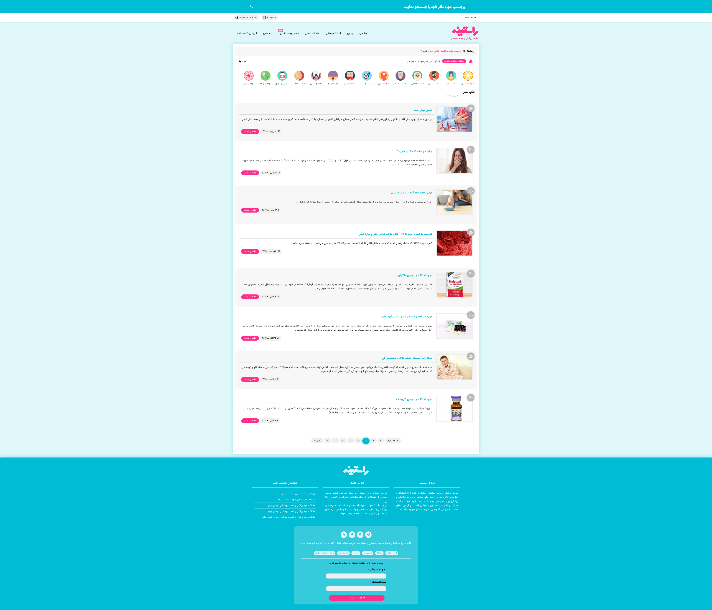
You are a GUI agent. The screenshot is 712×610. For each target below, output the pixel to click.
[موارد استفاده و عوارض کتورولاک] (454, 408)
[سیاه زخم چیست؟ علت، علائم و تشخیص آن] (454, 367)
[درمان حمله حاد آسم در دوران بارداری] (454, 202)
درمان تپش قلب (423, 110)
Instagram (271, 17)
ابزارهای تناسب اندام (247, 33)
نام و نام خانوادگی (377, 569)
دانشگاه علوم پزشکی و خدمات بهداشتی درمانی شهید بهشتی (288, 517)
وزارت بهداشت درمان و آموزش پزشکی (298, 494)
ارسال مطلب (392, 553)
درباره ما (356, 553)
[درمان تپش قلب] (454, 119)
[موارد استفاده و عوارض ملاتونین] (454, 284)
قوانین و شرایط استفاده (324, 553)
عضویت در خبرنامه (356, 598)
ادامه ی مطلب (250, 131)
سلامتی (363, 33)
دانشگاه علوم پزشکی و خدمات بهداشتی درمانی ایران (291, 511)
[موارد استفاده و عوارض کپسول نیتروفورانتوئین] (454, 326)
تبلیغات (379, 553)
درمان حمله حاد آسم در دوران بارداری (411, 193)
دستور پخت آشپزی (289, 33)
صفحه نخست (470, 17)
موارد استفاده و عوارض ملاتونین (414, 275)
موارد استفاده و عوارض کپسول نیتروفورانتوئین (406, 317)
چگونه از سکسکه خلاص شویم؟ (414, 151)
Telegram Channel (248, 17)
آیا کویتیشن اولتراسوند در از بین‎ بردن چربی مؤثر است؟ (415, 61)
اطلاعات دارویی (312, 33)
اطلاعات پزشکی (333, 33)
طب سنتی (268, 33)
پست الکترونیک (378, 582)
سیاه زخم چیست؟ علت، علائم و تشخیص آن (407, 358)
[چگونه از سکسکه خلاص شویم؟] (454, 160)
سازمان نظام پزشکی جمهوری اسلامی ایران (296, 500)
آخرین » (317, 440)
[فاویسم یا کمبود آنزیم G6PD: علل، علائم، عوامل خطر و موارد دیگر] (454, 243)
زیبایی (350, 33)
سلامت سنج (343, 553)
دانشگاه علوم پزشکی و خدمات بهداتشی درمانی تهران (291, 505)
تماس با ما (367, 553)
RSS (244, 61)
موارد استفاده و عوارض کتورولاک (414, 399)
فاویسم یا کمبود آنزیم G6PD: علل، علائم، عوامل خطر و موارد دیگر (396, 234)
